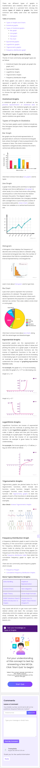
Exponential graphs (12, 42)
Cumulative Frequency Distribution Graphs (20, 573)
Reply (7, 759)
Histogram (13, 36)
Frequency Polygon (12, 570)
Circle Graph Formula (28, 594)
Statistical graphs (12, 25)
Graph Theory (8, 594)
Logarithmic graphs (12, 44)
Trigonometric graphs (13, 47)
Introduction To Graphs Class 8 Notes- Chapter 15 (29, 600)
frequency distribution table (16, 555)
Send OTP (31, 713)
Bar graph (13, 30)
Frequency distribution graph (16, 50)
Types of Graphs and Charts (15, 23)
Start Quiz (20, 684)
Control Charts (8, 589)
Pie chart (13, 39)
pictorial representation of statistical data (18, 105)
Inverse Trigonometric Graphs (21, 505)
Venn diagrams (26, 589)
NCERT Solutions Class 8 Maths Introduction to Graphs (11, 600)
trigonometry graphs (20, 494)
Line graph (13, 33)
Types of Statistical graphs (15, 28)
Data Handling (8, 582)
